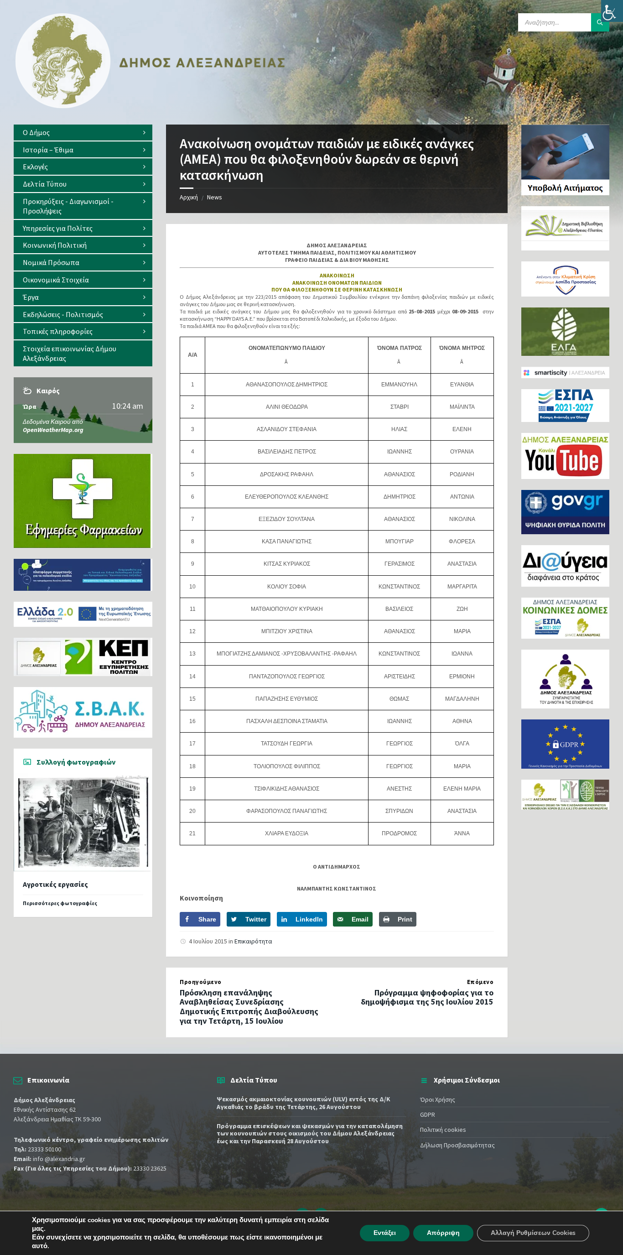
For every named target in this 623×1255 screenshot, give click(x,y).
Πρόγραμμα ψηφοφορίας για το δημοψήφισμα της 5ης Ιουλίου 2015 (427, 997)
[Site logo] (150, 106)
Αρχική (189, 197)
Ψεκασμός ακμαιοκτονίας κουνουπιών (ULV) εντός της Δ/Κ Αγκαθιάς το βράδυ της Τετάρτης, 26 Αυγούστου (303, 1103)
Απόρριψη (443, 1233)
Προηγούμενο (201, 982)
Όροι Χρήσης (437, 1099)
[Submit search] (600, 22)
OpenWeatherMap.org (53, 430)
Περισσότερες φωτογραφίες (60, 903)
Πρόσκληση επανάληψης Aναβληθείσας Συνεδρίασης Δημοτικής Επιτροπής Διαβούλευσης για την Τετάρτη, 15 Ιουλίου (249, 1006)
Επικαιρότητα (253, 941)
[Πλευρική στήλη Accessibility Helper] (612, 11)
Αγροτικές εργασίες (55, 884)
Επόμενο (480, 982)
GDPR (427, 1114)
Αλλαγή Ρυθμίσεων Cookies (533, 1233)
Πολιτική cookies (443, 1129)
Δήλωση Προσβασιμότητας (457, 1145)
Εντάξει (385, 1233)
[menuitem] (83, 133)
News (214, 197)
